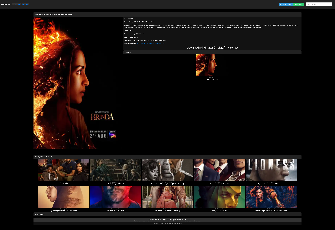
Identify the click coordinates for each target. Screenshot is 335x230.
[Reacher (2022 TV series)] (115, 207)
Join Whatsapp (298, 4)
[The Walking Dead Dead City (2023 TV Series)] (271, 207)
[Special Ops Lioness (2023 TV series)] (271, 180)
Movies (19, 4)
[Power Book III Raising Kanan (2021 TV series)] (167, 180)
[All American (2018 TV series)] (63, 180)
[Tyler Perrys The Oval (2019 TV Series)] (219, 180)
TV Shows (25, 4)
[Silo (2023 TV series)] (219, 207)
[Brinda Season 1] (212, 75)
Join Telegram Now (285, 4)
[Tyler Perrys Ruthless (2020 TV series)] (63, 207)
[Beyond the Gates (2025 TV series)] (167, 207)
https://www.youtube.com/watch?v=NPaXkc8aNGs (151, 43)
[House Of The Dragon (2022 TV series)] (115, 180)
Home (14, 4)
